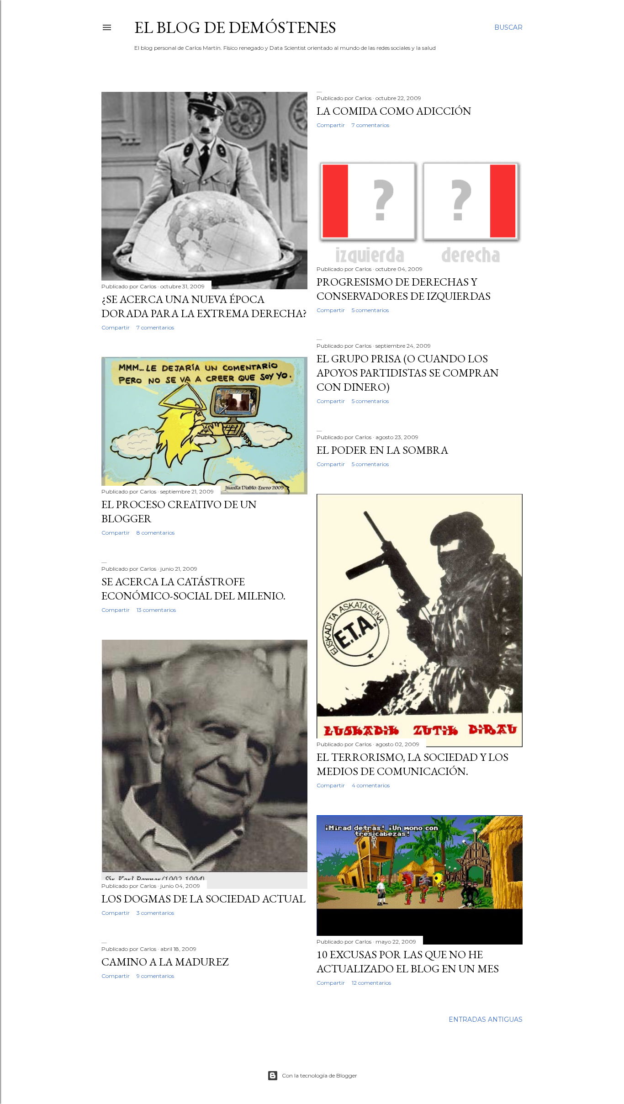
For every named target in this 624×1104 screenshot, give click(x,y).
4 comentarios (371, 785)
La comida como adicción (394, 111)
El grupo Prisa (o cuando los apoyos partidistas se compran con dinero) (408, 372)
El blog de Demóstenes (235, 27)
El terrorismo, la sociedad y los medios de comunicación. (412, 764)
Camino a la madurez (164, 962)
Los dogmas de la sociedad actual (203, 899)
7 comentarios (155, 327)
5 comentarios (370, 310)
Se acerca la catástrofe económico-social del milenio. (193, 588)
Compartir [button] (115, 327)
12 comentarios (371, 982)
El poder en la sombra (382, 450)
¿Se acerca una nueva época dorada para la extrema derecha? (204, 306)
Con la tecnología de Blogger (319, 1075)
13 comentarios (156, 609)
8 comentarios (156, 532)
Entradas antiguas (486, 1019)
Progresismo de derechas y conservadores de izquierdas (404, 289)
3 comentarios (155, 912)
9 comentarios (155, 975)
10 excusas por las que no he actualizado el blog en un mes (408, 961)
